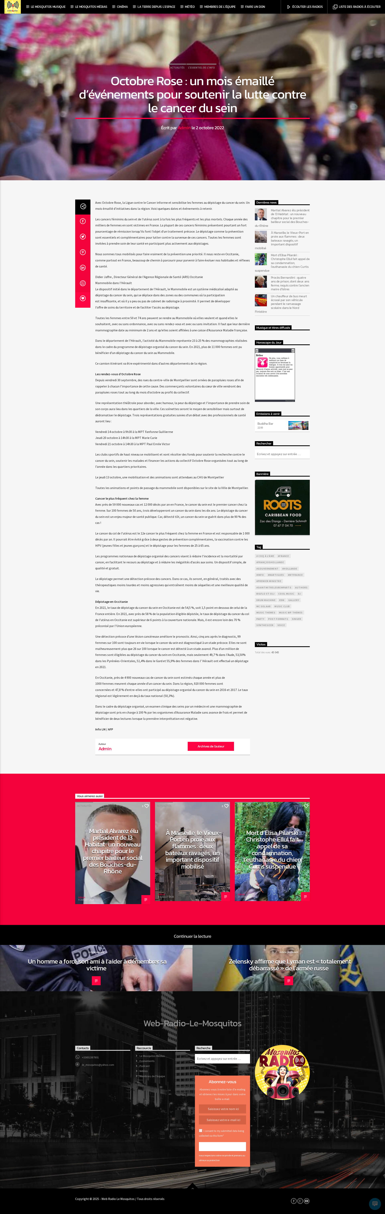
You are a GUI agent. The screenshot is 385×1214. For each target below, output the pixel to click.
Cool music (286, 593)
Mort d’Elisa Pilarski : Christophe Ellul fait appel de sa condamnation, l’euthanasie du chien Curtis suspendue (282, 262)
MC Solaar (263, 606)
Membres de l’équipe (220, 6)
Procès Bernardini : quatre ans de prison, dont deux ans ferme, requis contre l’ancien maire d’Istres (290, 283)
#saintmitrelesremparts (273, 587)
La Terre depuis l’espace (156, 6)
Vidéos (144, 1071)
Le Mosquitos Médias (91, 6)
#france (283, 556)
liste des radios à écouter (359, 6)
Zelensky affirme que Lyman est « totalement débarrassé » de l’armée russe (290, 965)
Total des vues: (263, 652)
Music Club (282, 606)
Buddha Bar (265, 423)
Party (260, 618)
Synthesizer (265, 625)
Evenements (147, 1061)
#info (260, 574)
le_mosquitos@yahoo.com (98, 1065)
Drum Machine (266, 600)
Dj (299, 593)
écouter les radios (307, 6)
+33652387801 (90, 1057)
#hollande (289, 568)
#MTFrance (295, 574)
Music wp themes (291, 612)
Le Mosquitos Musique (48, 6)
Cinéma (122, 6)
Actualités (177, 67)
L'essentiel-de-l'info (201, 67)
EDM (282, 600)
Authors (301, 587)
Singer (296, 618)
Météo (190, 6)
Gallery (293, 600)
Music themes (265, 612)
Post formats (278, 618)
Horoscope (289, 400)
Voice (281, 625)
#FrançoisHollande (270, 562)
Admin (184, 127)
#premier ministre (268, 581)
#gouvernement (267, 568)
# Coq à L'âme (265, 556)
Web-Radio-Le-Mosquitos (192, 1023)
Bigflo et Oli (265, 593)
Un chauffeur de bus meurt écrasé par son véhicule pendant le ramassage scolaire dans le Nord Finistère (281, 304)
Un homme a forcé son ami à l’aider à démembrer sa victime (97, 965)
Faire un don (255, 6)
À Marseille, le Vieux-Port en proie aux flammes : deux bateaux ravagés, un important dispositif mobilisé (282, 240)
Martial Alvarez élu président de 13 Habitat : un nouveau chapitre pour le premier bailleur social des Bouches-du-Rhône (282, 218)
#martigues (276, 574)
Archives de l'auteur (211, 746)
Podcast (145, 1066)
